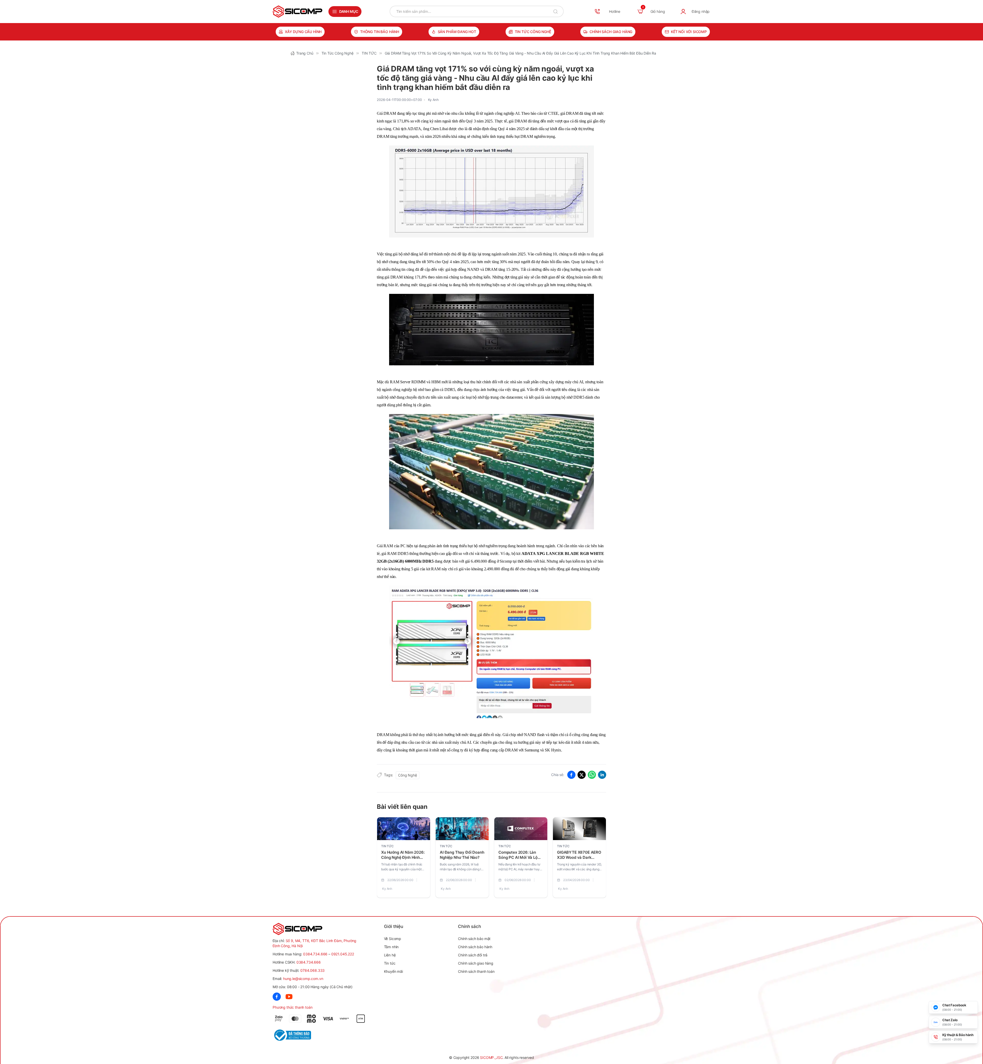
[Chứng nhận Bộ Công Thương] (299, 1035)
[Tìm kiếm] (555, 11)
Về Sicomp (392, 938)
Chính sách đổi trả (472, 955)
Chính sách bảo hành (475, 947)
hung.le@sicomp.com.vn (303, 978)
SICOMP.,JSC (491, 1057)
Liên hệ (390, 955)
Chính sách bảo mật (474, 938)
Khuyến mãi (393, 971)
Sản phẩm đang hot (457, 31)
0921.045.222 (342, 954)
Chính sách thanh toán (476, 971)
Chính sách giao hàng (611, 31)
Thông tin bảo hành (379, 31)
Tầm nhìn (391, 947)
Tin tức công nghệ (533, 31)
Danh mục (348, 11)
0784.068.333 (312, 970)
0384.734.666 (315, 954)
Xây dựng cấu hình (303, 31)
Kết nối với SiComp (689, 31)
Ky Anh (433, 100)
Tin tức (390, 963)
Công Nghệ (407, 775)
